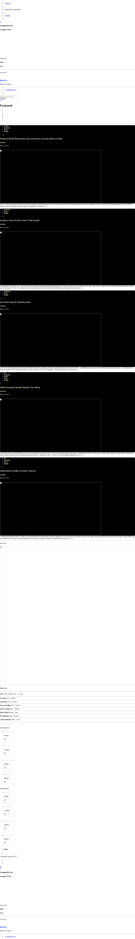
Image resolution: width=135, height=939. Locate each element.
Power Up (6, 731)
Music (6, 376)
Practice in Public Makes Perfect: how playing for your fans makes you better (31, 139)
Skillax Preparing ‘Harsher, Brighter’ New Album (20, 387)
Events (6, 126)
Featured (7, 128)
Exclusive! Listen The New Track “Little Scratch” (20, 220)
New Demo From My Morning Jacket (15, 302)
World (6, 131)
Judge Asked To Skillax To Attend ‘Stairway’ (18, 471)
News (6, 129)
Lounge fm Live (10, 90)
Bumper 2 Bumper (9, 760)
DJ (5, 373)
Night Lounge (8, 774)
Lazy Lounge (7, 746)
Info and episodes (6, 724)
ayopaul (2, 142)
